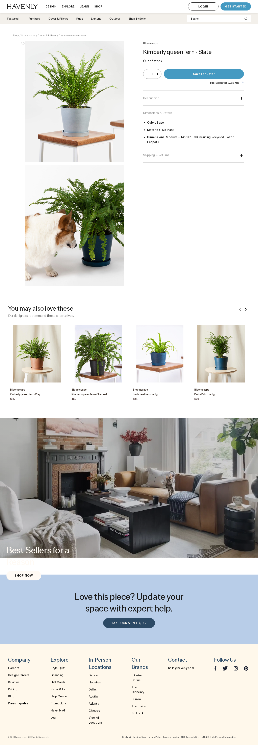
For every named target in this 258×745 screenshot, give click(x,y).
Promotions (59, 703)
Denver (94, 675)
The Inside (139, 706)
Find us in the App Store (134, 737)
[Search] (246, 19)
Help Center (59, 696)
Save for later (204, 74)
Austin (93, 696)
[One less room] (147, 74)
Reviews (14, 682)
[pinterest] (246, 668)
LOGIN (203, 6)
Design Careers (18, 675)
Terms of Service (171, 737)
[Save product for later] (23, 46)
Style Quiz (58, 668)
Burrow (136, 699)
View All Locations (96, 720)
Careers (13, 668)
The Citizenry (138, 689)
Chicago (94, 710)
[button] (74, 101)
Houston (95, 682)
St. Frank (138, 713)
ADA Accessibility (190, 737)
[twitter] (225, 668)
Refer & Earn (59, 689)
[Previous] (240, 309)
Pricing (12, 689)
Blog (11, 696)
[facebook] (215, 668)
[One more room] (157, 73)
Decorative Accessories (72, 35)
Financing (57, 675)
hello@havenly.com (181, 668)
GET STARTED (235, 6)
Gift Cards (58, 682)
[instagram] (236, 668)
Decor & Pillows (47, 35)
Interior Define (137, 678)
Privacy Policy (154, 737)
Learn (54, 717)
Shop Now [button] (24, 575)
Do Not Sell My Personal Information (218, 737)
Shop (16, 35)
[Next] (246, 309)
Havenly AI (58, 710)
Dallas (93, 689)
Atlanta (94, 703)
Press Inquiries (18, 703)
